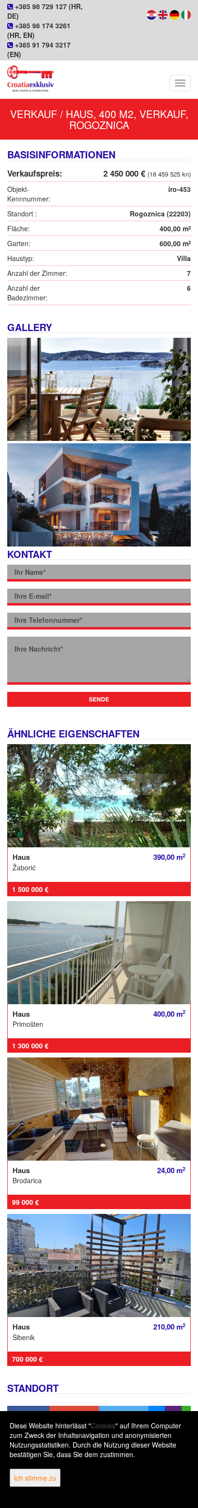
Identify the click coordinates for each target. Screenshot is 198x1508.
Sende (99, 699)
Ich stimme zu (35, 1478)
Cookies (103, 1425)
